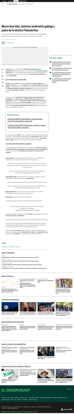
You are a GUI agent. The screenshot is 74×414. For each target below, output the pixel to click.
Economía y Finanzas (13, 397)
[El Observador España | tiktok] (71, 391)
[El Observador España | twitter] (61, 391)
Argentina (10, 1)
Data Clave (13, 399)
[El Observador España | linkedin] (63, 393)
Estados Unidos (22, 1)
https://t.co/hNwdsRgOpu (38, 171)
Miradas (65, 397)
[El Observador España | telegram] (69, 393)
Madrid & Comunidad (45, 397)
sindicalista (4, 246)
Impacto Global (6, 399)
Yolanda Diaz (12, 246)
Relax (26, 397)
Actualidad (22, 4)
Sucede (22, 397)
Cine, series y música (34, 397)
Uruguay (4, 1)
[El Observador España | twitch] (71, 393)
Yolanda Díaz (39, 71)
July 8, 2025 (37, 173)
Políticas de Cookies (6, 411)
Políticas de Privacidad (16, 411)
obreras (18, 246)
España (16, 1)
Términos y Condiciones (27, 411)
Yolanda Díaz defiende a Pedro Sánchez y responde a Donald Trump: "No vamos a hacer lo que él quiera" (20, 257)
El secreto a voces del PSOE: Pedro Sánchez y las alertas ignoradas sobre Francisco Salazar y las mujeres (20, 261)
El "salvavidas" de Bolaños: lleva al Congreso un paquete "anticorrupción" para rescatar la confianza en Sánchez (22, 264)
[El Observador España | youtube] (69, 391)
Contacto (35, 411)
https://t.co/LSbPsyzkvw (28, 208)
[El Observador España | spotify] (66, 393)
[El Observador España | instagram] (66, 391)
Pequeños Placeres (57, 397)
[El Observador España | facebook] (64, 391)
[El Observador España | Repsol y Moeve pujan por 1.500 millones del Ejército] (43, 279)
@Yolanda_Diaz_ (27, 171)
